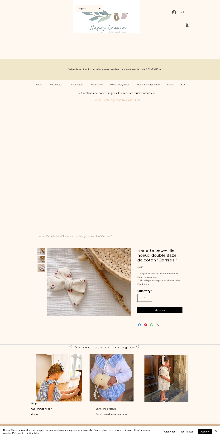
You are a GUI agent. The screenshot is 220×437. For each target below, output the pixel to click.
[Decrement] (140, 298)
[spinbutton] (144, 298)
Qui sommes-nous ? (41, 408)
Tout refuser (187, 431)
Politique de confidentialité (25, 433)
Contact (35, 414)
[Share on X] (158, 325)
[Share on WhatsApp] (152, 325)
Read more (143, 284)
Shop (34, 403)
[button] (187, 25)
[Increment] (149, 298)
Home (41, 236)
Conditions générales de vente (111, 414)
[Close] (216, 431)
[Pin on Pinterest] (146, 325)
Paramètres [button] (169, 431)
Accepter (205, 431)
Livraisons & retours (106, 408)
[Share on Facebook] (139, 325)
